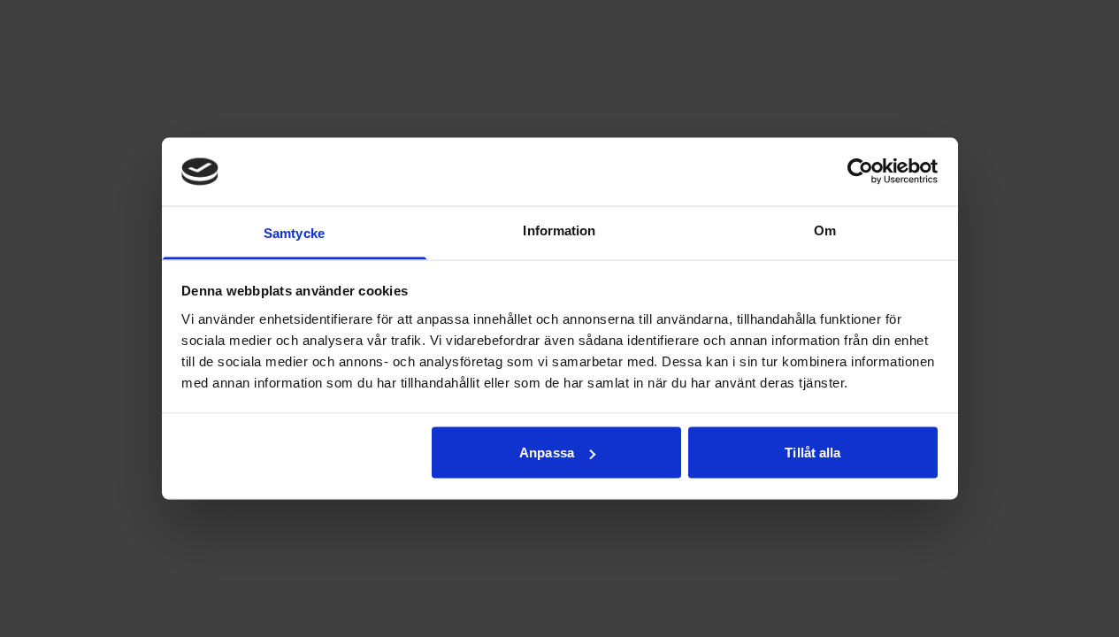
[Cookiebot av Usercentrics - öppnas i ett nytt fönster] (860, 171)
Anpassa (546, 452)
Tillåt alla (812, 452)
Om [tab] (825, 229)
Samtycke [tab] (294, 232)
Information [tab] (559, 229)
